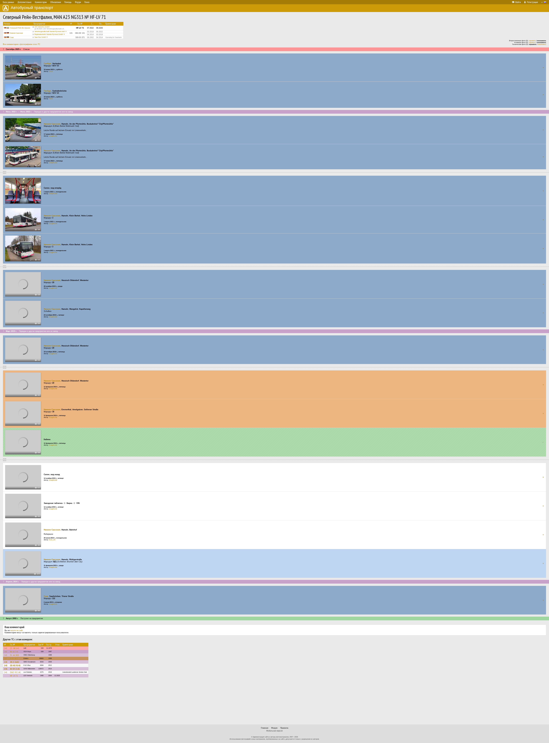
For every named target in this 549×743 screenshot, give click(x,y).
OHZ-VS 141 (15, 672)
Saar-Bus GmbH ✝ (41, 37)
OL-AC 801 (14, 655)
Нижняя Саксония (16, 33)
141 (5, 648)
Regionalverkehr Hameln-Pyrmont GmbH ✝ (49, 34)
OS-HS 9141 (15, 665)
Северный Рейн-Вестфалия (20, 28)
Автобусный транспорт (32, 7)
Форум (274, 728)
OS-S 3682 (14, 662)
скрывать (532, 40)
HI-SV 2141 (15, 668)
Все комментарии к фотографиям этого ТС (21, 44)
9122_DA (52, 540)
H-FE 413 (14, 658)
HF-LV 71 (14, 675)
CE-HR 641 (14, 648)
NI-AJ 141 (14, 651)
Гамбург (47, 63)
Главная (264, 728)
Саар (12, 37)
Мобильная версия (274, 731)
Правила (284, 728)
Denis (51, 71)
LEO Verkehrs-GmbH (49, 28)
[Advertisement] (274, 702)
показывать (542, 44)
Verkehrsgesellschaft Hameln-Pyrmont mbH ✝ (50, 31)
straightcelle (53, 136)
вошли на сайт (16, 630)
